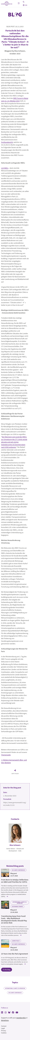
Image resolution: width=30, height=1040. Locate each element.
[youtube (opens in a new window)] (17, 1013)
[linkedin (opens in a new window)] (2, 1013)
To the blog (6, 970)
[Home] (6, 4)
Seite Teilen (15, 773)
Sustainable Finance (17, 906)
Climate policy (16, 941)
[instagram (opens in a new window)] (6, 1013)
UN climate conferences (18, 870)
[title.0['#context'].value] (5, 873)
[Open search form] (23, 2)
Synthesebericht (7, 142)
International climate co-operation (20, 902)
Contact (3, 1026)
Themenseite (6, 755)
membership (21, 1018)
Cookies (3, 1033)
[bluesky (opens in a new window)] (9, 1013)
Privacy (3, 1031)
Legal (3, 1028)
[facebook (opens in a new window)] (13, 1013)
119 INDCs (4, 168)
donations (5, 1020)
